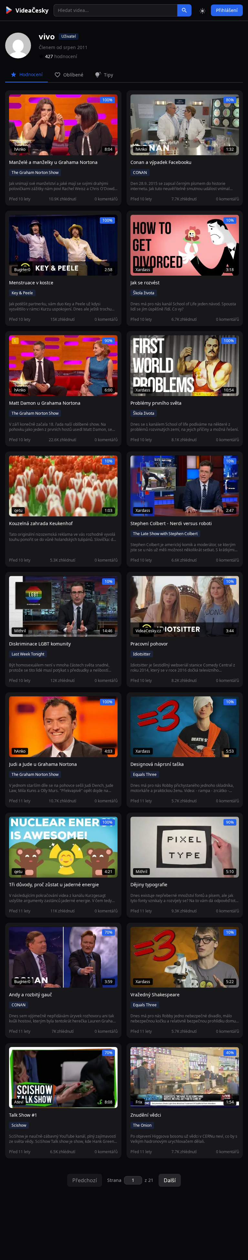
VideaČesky (32, 10)
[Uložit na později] (28, 102)
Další (170, 1180)
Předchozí (84, 1180)
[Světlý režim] (202, 10)
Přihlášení (227, 10)
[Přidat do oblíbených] (17, 102)
